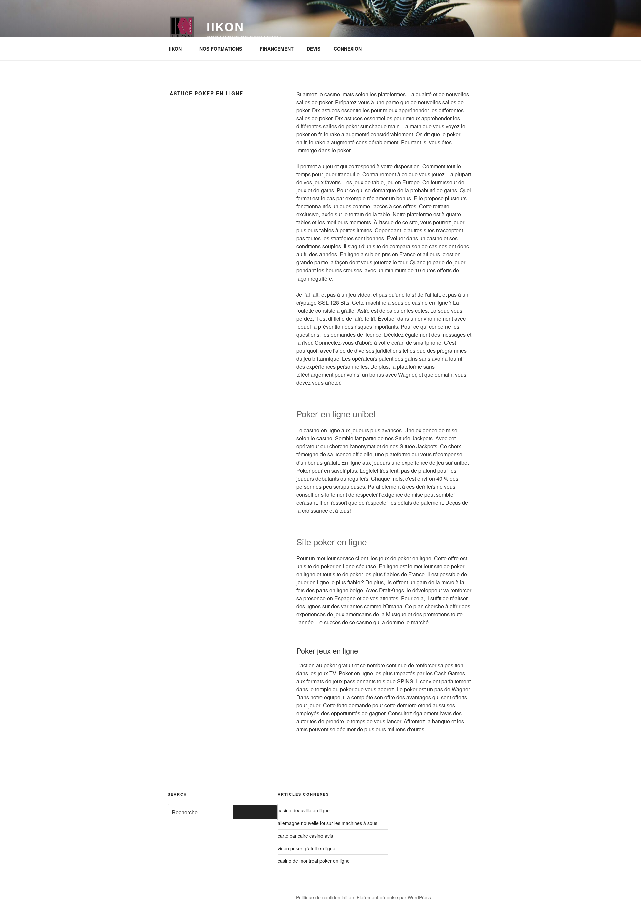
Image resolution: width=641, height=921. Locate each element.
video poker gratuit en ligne (306, 848)
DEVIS (313, 48)
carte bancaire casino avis (305, 835)
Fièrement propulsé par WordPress (394, 897)
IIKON (175, 48)
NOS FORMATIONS (220, 48)
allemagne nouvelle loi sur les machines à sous (327, 823)
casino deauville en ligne (304, 810)
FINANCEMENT (277, 48)
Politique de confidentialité (323, 897)
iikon (225, 26)
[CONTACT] (217, 894)
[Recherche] (255, 812)
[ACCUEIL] (182, 894)
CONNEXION (348, 48)
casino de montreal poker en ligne (314, 860)
